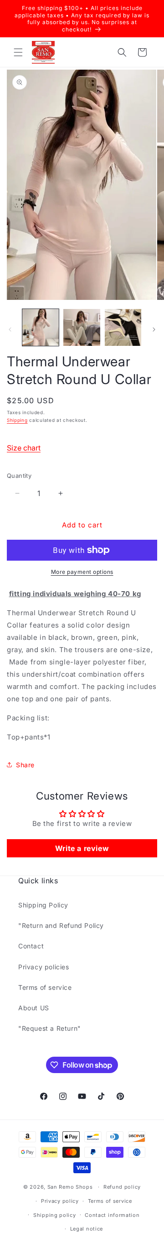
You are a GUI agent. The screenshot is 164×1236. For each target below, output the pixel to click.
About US (33, 1008)
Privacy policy (60, 1201)
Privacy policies (43, 967)
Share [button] (25, 765)
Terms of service (45, 987)
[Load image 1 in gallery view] (40, 327)
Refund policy (122, 1187)
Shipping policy (54, 1215)
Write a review (82, 848)
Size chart (24, 447)
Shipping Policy (43, 905)
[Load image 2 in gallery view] (81, 327)
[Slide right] (154, 329)
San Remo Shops (70, 1187)
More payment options (82, 571)
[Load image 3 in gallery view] (123, 327)
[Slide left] (10, 329)
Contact (31, 946)
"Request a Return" (49, 1028)
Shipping (17, 420)
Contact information (112, 1215)
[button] (18, 52)
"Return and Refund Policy (61, 925)
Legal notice (86, 1229)
